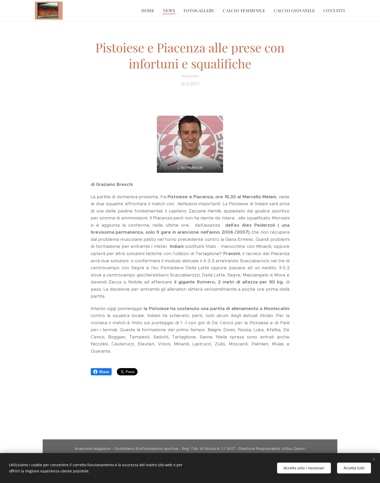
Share (104, 372)
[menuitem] (149, 10)
